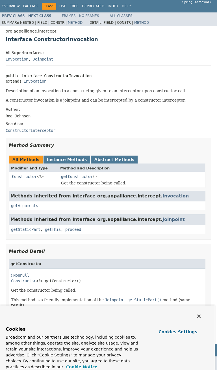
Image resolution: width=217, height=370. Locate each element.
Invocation (17, 59)
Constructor (24, 176)
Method (75, 23)
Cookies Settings (178, 332)
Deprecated (93, 6)
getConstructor (77, 176)
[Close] (199, 316)
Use (62, 6)
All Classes (121, 16)
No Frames (89, 16)
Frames (69, 16)
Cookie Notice (81, 367)
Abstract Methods (114, 159)
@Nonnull (20, 275)
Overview (11, 6)
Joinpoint (43, 59)
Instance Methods (67, 159)
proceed (73, 229)
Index (113, 6)
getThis (53, 229)
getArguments (24, 205)
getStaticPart (25, 229)
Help (126, 6)
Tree (74, 6)
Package (31, 6)
